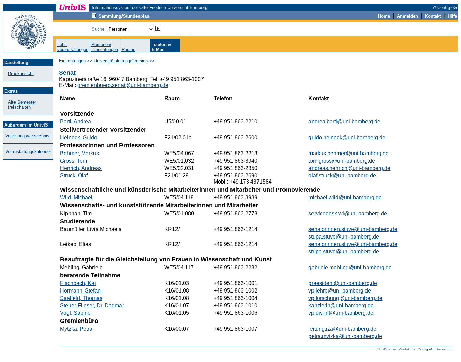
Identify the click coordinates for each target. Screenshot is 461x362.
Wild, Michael (76, 197)
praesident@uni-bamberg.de (342, 283)
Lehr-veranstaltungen (72, 47)
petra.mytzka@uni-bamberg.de (345, 336)
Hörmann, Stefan (80, 291)
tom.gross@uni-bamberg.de (341, 161)
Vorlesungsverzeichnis (27, 135)
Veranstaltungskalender (28, 151)
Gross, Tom (73, 161)
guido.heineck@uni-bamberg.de (346, 137)
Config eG (426, 349)
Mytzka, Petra (76, 329)
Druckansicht (21, 73)
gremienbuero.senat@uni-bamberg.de (122, 85)
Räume (128, 49)
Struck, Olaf (74, 175)
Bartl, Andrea (75, 121)
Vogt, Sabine (75, 313)
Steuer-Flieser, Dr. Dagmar (92, 305)
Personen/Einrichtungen (104, 47)
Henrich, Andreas (81, 168)
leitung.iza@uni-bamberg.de (342, 329)
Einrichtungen (72, 60)
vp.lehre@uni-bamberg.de (339, 291)
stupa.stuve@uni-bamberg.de (343, 237)
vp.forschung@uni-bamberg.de (345, 298)
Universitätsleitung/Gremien (121, 60)
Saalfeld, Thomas (81, 298)
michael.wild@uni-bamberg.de (345, 197)
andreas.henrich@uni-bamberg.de (349, 168)
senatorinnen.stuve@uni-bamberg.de (352, 229)
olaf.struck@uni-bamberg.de (342, 175)
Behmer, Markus (79, 153)
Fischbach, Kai (78, 283)
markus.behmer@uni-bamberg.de (348, 153)
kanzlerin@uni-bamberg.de (341, 305)
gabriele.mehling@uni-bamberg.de (350, 267)
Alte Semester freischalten (22, 105)
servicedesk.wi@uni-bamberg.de (347, 213)
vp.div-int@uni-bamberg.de (340, 313)
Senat (67, 72)
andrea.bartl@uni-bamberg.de (344, 121)
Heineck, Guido (78, 137)
